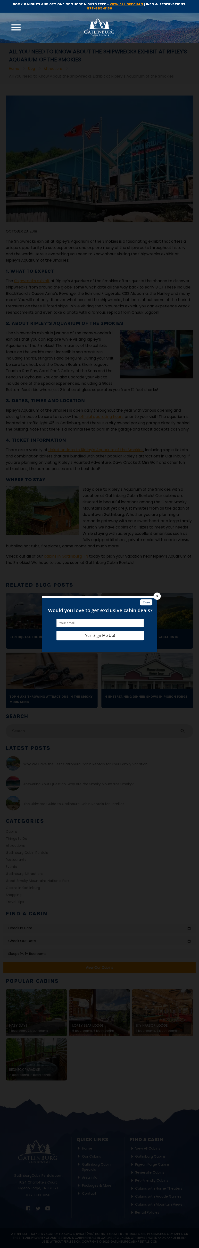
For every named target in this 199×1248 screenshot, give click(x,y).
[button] (16, 27)
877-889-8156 (99, 8)
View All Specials (126, 4)
